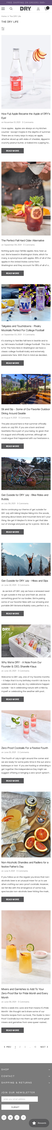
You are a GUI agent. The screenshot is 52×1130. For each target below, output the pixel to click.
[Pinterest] (23, 1117)
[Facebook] (3, 1117)
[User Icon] (38, 8)
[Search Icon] (11, 8)
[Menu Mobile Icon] (3, 8)
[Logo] (25, 8)
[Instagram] (16, 1117)
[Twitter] (10, 1117)
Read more (12, 150)
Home (4, 16)
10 (35, 1047)
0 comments (27, 122)
